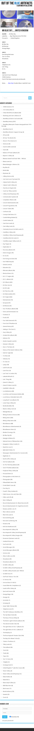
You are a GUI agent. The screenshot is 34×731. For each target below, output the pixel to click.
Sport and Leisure (7, 591)
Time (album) (6, 647)
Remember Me (15, 717)
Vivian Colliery (6, 671)
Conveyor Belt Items (8, 214)
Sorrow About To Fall (8, 582)
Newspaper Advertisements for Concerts (14, 453)
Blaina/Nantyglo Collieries (10, 164)
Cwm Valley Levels (8, 226)
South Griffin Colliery (8, 588)
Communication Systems (9, 197)
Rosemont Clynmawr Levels (10, 538)
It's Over (5, 361)
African (5, 135)
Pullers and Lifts (7, 497)
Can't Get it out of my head (10, 179)
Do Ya (4, 255)
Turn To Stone (6, 659)
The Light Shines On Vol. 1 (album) (12, 626)
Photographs (6, 479)
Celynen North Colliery (9, 182)
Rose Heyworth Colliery (9, 529)
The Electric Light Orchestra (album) (12, 620)
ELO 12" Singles (7, 276)
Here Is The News (7, 347)
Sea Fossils (6, 544)
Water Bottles (6, 676)
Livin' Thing (6, 379)
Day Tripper (6, 244)
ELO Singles (6, 297)
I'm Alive (5, 356)
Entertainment (6, 300)
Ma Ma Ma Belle (7, 406)
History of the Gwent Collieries (11, 350)
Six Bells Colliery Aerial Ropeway (11, 568)
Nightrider (5, 456)
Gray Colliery (6, 332)
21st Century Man (7, 109)
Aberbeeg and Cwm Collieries (11, 115)
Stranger (5, 597)
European (5, 303)
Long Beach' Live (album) (9, 400)
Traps (4, 656)
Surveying (5, 603)
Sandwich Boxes (7, 541)
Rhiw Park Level (7, 515)
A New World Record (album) (11, 112)
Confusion (5, 211)
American (5, 144)
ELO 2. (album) (7, 279)
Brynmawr (5, 173)
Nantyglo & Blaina (8, 438)
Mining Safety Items (8, 420)
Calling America (7, 176)
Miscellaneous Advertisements (11, 426)
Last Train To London (8, 373)
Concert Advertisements (9, 202)
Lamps (5, 364)
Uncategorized (7, 665)
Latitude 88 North (7, 376)
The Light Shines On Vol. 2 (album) (12, 629)
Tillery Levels (6, 644)
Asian (4, 149)
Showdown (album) (8, 562)
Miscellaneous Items (8, 429)
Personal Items (7, 473)
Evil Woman (6, 305)
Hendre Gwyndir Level (9, 341)
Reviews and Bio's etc (8, 509)
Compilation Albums (8, 199)
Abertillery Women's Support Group (12, 132)
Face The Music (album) (9, 308)
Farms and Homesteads (9, 311)
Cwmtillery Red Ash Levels (10, 238)
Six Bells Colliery (7, 565)
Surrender (5, 600)
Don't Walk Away (7, 261)
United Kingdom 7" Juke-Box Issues (12, 668)
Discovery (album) (8, 250)
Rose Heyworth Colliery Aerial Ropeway (13, 532)
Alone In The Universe (9, 141)
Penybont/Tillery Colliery (9, 470)
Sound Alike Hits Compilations (11, 585)
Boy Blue (5, 167)
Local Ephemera (7, 391)
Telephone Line (7, 609)
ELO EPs (5, 288)
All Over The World (8, 138)
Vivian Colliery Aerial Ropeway (11, 673)
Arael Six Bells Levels (8, 146)
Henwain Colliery (7, 344)
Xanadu (5, 694)
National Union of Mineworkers (11, 441)
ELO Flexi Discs (7, 291)
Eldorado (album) (7, 270)
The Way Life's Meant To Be (10, 638)
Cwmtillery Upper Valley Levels (11, 241)
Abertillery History (8, 121)
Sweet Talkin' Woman (8, 606)
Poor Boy (5, 488)
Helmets (5, 338)
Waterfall (5, 679)
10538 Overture (7, 107)
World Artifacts (7, 691)
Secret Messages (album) (10, 550)
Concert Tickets (7, 208)
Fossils (5, 317)
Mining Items (6, 417)
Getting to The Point (8, 329)
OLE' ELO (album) (7, 462)
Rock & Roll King (7, 517)
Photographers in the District (10, 476)
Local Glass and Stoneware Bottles (12, 394)
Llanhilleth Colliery (8, 388)
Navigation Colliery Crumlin (10, 444)
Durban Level (6, 264)
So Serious (6, 579)
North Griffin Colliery (8, 459)
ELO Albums (6, 282)
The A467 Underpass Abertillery (11, 612)
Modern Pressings (8, 432)
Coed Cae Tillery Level (9, 191)
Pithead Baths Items (8, 482)
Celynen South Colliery (9, 185)
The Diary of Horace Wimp (10, 618)
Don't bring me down (8, 258)
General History (7, 326)
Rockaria (5, 523)
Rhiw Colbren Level (8, 512)
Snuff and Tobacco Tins (9, 576)
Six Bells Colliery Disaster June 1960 (12, 570)
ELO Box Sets (6, 285)
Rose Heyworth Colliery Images (11, 535)
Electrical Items (7, 273)
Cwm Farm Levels (7, 223)
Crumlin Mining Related (9, 217)
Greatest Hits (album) (8, 335)
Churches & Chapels (8, 188)
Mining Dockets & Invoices (10, 414)
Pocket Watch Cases (8, 485)
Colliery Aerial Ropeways (9, 194)
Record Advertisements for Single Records (14, 506)
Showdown (6, 559)
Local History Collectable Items (11, 397)
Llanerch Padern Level (9, 385)
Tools (4, 650)
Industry (5, 358)
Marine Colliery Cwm (8, 409)
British (4, 170)
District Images (7, 252)
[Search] (30, 98)
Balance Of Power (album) (10, 152)
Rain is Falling (6, 500)
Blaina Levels (6, 161)
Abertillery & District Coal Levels (11, 118)
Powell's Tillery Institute (9, 491)
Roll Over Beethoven (8, 526)
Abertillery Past (7, 129)
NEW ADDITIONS (7, 450)
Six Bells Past (6, 573)
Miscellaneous (7, 423)
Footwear (5, 314)
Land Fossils (6, 367)
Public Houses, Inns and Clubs (11, 494)
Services (5, 553)
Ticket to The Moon (8, 641)
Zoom (4, 697)
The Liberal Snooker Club (10, 623)
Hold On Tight (6, 353)
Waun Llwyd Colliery (8, 682)
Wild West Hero (7, 685)
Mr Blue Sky (6, 435)
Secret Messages (7, 547)
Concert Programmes (9, 205)
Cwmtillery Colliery (8, 232)
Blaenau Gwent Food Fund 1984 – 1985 (13, 158)
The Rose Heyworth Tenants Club (12, 635)
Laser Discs (6, 370)
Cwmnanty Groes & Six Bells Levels (12, 229)
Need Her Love (7, 447)
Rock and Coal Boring (9, 520)
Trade (4, 653)
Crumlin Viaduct (7, 220)
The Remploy (6, 632)
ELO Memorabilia (7, 294)
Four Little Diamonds (8, 320)
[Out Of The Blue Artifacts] (17, 4)
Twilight (5, 662)
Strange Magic (7, 594)
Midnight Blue (6, 411)
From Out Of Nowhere (9, 323)
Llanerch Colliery (7, 382)
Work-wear (6, 688)
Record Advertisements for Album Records (14, 503)
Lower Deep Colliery (8, 403)
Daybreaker (6, 247)
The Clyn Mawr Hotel (8, 615)
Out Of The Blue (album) (9, 467)
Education (5, 267)
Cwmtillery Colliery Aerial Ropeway (12, 235)
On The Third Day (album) (10, 464)
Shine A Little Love (8, 556)
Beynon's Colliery (7, 155)
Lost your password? (8, 720)
